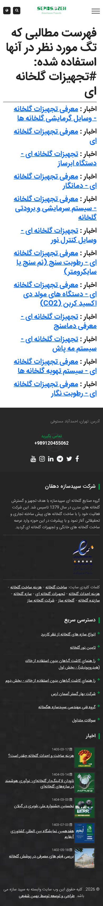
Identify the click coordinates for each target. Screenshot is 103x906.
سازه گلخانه (22, 594)
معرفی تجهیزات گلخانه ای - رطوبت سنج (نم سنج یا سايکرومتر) (55, 263)
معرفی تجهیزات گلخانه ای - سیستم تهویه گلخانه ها (55, 366)
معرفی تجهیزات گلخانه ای (55, 136)
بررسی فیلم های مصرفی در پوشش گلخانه (41, 856)
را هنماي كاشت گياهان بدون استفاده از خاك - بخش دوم (51, 680)
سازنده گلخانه (89, 600)
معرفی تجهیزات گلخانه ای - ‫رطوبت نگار (55, 389)
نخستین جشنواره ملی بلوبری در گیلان (44, 806)
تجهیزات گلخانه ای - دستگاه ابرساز (59, 158)
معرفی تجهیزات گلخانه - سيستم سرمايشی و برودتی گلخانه (55, 208)
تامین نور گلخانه (83, 647)
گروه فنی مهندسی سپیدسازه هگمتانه (67, 707)
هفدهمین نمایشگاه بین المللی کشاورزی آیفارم (42, 834)
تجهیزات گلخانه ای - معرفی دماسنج (59, 321)
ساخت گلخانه (56, 587)
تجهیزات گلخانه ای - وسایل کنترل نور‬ (59, 235)
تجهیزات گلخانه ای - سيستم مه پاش (59, 344)
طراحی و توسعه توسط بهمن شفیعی (47, 896)
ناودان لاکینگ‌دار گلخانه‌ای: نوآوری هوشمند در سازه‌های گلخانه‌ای (39, 784)
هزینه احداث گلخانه (84, 594)
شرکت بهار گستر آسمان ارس (73, 694)
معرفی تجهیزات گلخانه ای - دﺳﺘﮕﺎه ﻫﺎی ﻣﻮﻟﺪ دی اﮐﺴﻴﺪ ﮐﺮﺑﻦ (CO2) (55, 294)
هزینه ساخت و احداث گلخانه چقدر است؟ (41, 756)
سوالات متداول (84, 720)
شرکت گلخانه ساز (40, 600)
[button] (7, 10)
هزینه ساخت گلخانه (26, 587)
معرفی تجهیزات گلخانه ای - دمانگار (55, 181)
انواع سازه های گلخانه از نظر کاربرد (68, 634)
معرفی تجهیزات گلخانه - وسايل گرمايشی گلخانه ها (55, 113)
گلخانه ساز (66, 600)
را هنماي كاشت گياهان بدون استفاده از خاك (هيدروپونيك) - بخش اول (62, 664)
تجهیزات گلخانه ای (50, 594)
